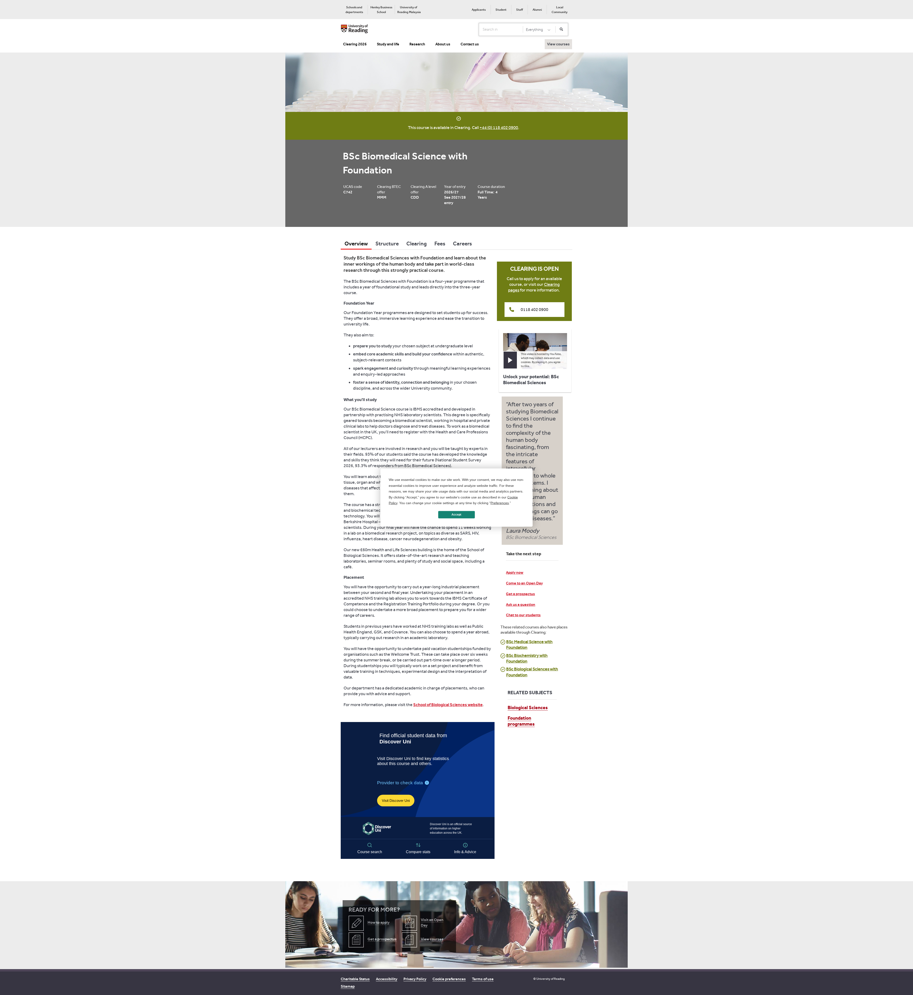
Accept (456, 514)
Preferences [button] (499, 503)
